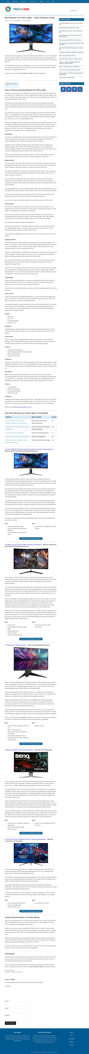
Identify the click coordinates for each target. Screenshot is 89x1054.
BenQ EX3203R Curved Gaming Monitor (18, 436)
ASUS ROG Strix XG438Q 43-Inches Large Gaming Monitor (26, 839)
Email (7, 1008)
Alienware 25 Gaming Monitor (15, 433)
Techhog (18, 9)
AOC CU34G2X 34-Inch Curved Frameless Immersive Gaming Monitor (30, 449)
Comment (8, 986)
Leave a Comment (26, 20)
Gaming (12, 970)
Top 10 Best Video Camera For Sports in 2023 (70, 59)
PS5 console (20, 971)
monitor (12, 971)
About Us (72, 1032)
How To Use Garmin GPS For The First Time (70, 40)
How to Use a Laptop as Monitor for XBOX (69, 70)
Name (7, 1001)
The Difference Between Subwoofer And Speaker (71, 52)
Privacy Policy (71, 1038)
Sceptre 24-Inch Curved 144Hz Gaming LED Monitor (24, 544)
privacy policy (18, 1040)
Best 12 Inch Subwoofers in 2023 (67, 55)
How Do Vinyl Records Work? (66, 77)
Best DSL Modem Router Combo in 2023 (69, 27)
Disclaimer (71, 1041)
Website (7, 1015)
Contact (71, 1045)
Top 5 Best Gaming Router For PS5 (21, 407)
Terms (71, 1035)
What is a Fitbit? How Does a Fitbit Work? (69, 66)
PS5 (16, 971)
